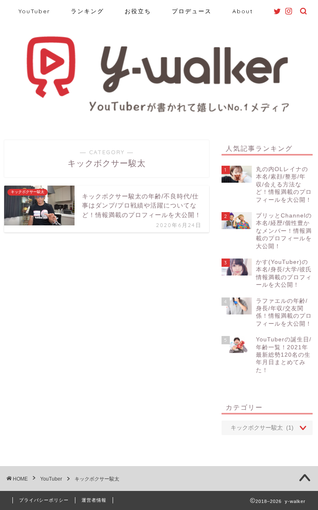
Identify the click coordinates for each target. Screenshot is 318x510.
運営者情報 (94, 500)
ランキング (87, 11)
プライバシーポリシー (44, 500)
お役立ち (138, 11)
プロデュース (192, 11)
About (242, 11)
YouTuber (34, 11)
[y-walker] (159, 113)
